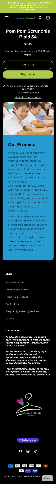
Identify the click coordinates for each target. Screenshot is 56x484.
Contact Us (12, 304)
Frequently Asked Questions (22, 311)
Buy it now (28, 74)
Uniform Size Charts (17, 290)
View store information (28, 97)
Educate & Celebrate (22, 476)
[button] (7, 18)
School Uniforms (15, 282)
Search (9, 319)
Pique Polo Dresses (17, 297)
